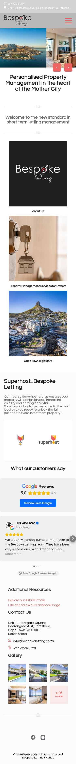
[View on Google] (9, 525)
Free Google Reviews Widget (39, 573)
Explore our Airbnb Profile (26, 600)
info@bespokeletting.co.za (33, 641)
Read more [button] (13, 554)
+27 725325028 (16, 4)
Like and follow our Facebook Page (34, 605)
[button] (3, 538)
